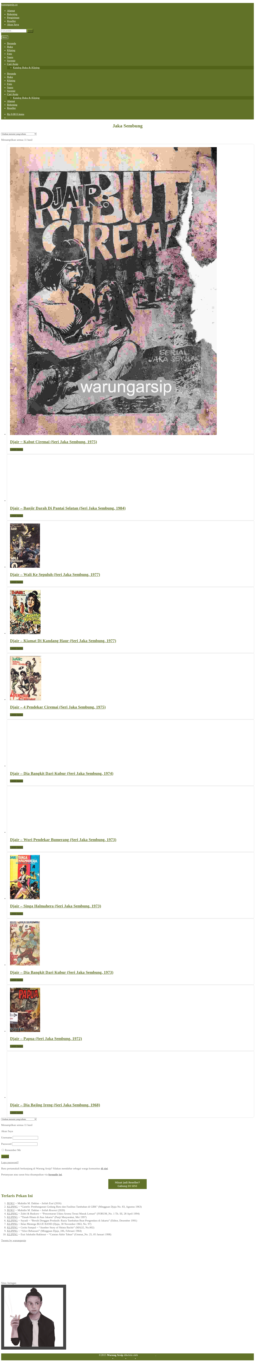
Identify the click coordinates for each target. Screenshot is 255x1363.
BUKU (11, 1203)
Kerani (130, 1358)
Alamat (11, 10)
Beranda (11, 43)
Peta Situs (119, 1358)
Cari (30, 31)
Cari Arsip (12, 64)
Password (6, 1143)
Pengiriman (13, 17)
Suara (10, 57)
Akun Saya (13, 24)
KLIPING (12, 1206)
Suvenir (11, 60)
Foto (9, 53)
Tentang (107, 1358)
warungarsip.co (9, 4)
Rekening (12, 14)
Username (6, 1137)
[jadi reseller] (127, 1188)
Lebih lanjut (16, 449)
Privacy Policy (144, 1358)
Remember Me (12, 1150)
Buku (10, 46)
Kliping (11, 50)
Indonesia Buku (147, 1355)
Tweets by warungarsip (13, 1240)
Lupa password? (10, 1162)
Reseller (11, 21)
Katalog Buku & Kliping (26, 67)
